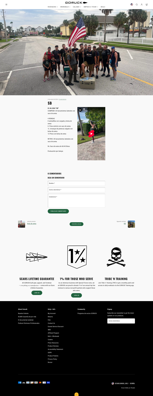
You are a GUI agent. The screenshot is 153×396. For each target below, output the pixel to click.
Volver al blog (76, 224)
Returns (50, 317)
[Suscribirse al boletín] (133, 321)
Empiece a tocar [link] (90, 7)
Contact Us (51, 323)
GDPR (50, 352)
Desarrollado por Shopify (128, 388)
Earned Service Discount (55, 326)
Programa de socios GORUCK (87, 313)
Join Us (36, 293)
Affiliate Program (53, 333)
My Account (52, 313)
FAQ (49, 320)
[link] (132, 4)
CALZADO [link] (76, 7)
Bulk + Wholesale (53, 336)
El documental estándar (26, 320)
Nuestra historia (23, 313)
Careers (50, 339)
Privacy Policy (52, 359)
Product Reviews (53, 346)
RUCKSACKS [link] (52, 7)
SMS (49, 330)
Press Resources (53, 343)
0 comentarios (62, 99)
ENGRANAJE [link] (64, 7)
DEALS (103, 7)
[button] (6, 4)
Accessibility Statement (55, 349)
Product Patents (53, 356)
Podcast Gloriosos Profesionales (28, 323)
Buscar (50, 362)
